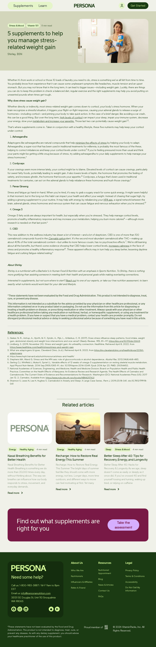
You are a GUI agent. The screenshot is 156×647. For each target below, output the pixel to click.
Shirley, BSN (15, 54)
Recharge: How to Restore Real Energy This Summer (77, 458)
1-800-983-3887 (29, 585)
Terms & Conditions (135, 576)
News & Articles (105, 584)
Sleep (108, 449)
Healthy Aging (27, 449)
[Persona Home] (84, 5)
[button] (23, 6)
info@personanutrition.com (36, 593)
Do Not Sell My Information (132, 589)
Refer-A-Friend (78, 587)
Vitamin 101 (33, 25)
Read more (13, 492)
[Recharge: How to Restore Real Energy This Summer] (78, 428)
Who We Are (77, 570)
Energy (12, 449)
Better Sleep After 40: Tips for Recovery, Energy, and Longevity (126, 458)
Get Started (138, 5)
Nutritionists (77, 576)
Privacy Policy (132, 570)
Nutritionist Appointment (104, 571)
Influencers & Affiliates (81, 582)
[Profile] (122, 5)
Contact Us (104, 590)
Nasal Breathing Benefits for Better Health (27, 458)
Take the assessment (123, 524)
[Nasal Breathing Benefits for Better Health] (30, 428)
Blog (100, 579)
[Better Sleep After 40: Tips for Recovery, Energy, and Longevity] (126, 428)
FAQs (100, 596)
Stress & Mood (16, 25)
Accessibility (131, 582)
